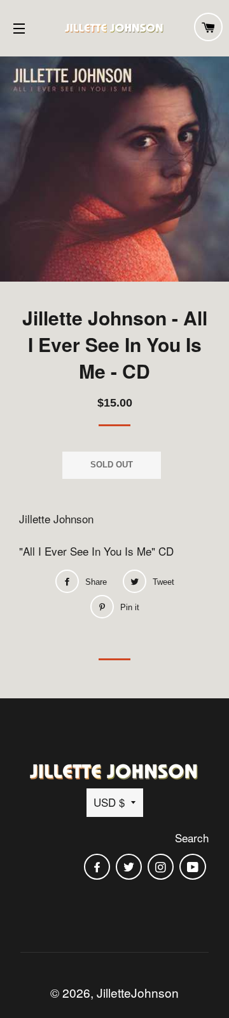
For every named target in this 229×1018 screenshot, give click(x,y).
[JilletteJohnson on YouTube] (194, 867)
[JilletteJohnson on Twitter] (130, 867)
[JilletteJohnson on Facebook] (98, 867)
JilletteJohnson (138, 992)
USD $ (109, 802)
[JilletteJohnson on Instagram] (162, 867)
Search (192, 837)
